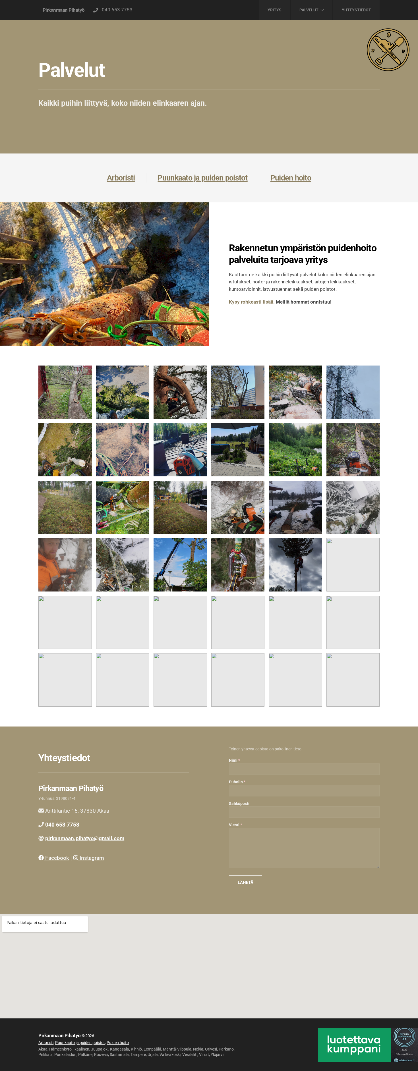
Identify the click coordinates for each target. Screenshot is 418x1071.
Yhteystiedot (356, 10)
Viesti (234, 825)
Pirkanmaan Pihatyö (64, 10)
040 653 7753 (116, 10)
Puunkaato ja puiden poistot (202, 177)
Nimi (233, 760)
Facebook (56, 858)
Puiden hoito (290, 177)
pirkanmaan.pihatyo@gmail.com (84, 838)
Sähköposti (239, 803)
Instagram (91, 858)
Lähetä (245, 882)
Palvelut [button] (308, 10)
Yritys (275, 10)
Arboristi (121, 177)
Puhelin (236, 782)
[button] (65, 392)
